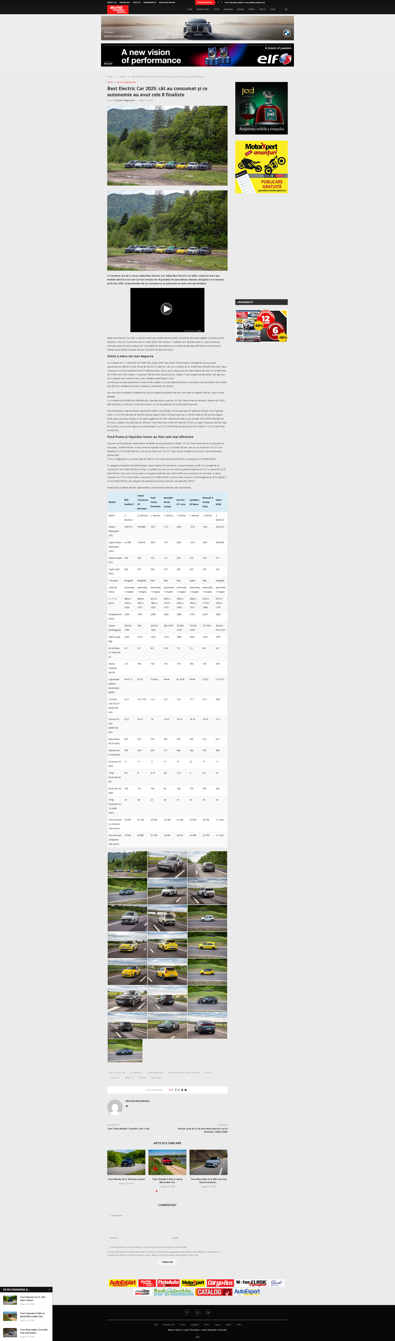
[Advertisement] (258, 245)
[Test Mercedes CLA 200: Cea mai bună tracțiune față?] (208, 1162)
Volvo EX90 (156, 1078)
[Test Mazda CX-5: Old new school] (126, 1162)
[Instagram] (197, 1312)
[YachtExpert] (277, 1283)
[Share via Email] (186, 1089)
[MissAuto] (142, 1292)
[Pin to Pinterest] (182, 1089)
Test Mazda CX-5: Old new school (126, 1179)
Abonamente (149, 2)
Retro (240, 9)
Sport (251, 9)
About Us (111, 2)
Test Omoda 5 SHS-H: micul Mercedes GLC (167, 1181)
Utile (272, 9)
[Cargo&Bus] (220, 1283)
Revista (136, 2)
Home (110, 76)
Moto (262, 9)
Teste (216, 9)
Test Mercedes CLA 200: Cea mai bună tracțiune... (209, 1181)
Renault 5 (129, 1078)
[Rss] (208, 1312)
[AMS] (147, 1283)
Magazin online (167, 2)
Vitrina (142, 1078)
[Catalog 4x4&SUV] (213, 1292)
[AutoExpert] (123, 1283)
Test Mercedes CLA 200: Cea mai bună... (34, 1331)
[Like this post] (172, 1089)
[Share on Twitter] (179, 1089)
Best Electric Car (117, 1072)
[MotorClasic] (251, 1283)
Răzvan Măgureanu (125, 100)
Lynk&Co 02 (114, 1078)
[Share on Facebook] (176, 1089)
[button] (218, 2)
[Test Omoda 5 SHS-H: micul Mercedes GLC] (167, 1162)
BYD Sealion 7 (136, 1072)
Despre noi (125, 2)
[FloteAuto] (168, 1283)
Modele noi (203, 9)
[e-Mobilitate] (174, 1292)
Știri (189, 9)
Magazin (228, 9)
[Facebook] (186, 1312)
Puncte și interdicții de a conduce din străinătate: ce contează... (256, 2)
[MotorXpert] (193, 1283)
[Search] (286, 9)
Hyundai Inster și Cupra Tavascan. (184, 1072)
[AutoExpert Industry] (247, 1292)
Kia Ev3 (208, 1072)
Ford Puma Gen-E (155, 1072)
